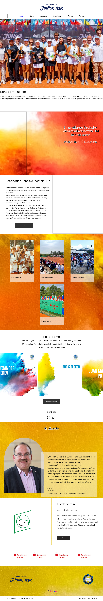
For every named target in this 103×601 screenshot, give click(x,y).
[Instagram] (49, 417)
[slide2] (49, 488)
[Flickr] (55, 591)
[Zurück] (3, 462)
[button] (51, 555)
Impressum (82, 598)
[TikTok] (54, 417)
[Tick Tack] (47, 591)
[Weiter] (99, 462)
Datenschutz (92, 598)
